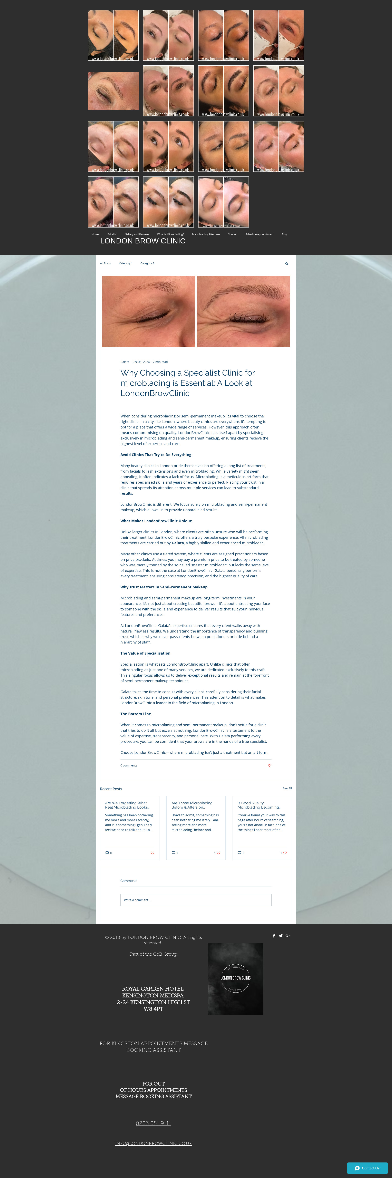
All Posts (105, 263)
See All (287, 788)
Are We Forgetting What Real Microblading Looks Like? (126, 805)
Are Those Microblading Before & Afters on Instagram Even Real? (192, 805)
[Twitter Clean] (280, 936)
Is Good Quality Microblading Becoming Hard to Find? (258, 805)
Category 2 (147, 263)
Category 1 (125, 263)
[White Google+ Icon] (287, 936)
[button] (287, 263)
